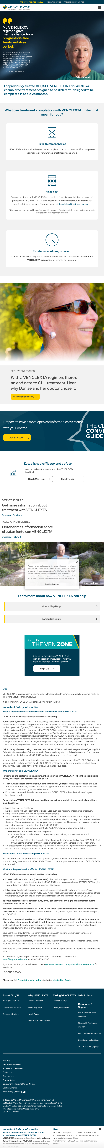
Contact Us (7, 1072)
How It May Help (35, 1007)
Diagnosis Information (12, 1007)
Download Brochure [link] (12, 515)
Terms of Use (8, 1076)
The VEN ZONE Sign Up (88, 1046)
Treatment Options (11, 1014)
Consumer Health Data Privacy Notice (19, 1084)
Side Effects (85, 995)
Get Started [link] (16, 437)
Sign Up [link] (44, 668)
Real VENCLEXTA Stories (39, 1020)
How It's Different (35, 1001)
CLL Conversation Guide (89, 1040)
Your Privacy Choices (12, 1092)
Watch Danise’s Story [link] (23, 396)
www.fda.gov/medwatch (15, 959)
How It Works (33, 1014)
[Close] (77, 562)
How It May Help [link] (36, 479)
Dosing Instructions (61, 1007)
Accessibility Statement (13, 1068)
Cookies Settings (10, 1088)
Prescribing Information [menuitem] (74, 2)
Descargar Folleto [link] (11, 536)
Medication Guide (62, 980)
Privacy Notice (9, 1080)
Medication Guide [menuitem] (54, 2)
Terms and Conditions (12, 1064)
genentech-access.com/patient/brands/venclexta (69, 964)
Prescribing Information (29, 980)
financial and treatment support (73, 204)
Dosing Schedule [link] (51, 619)
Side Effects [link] (67, 479)
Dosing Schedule (60, 1001)
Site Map (6, 1060)
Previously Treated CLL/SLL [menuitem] (31, 2)
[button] (98, 7)
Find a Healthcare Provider (89, 1033)
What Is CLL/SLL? (11, 1001)
